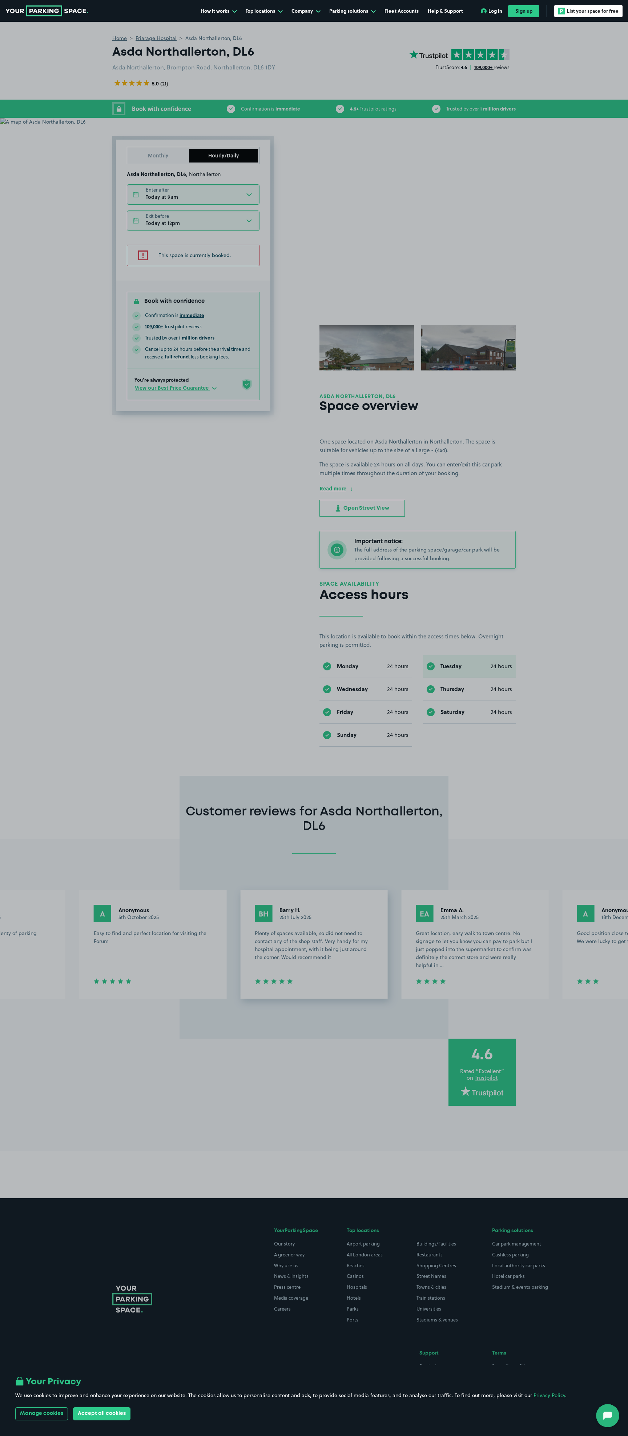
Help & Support (445, 10)
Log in (495, 10)
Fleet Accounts (402, 10)
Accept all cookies (102, 1413)
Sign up (523, 10)
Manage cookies (41, 1413)
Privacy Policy (549, 1395)
